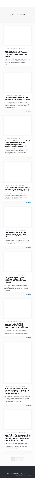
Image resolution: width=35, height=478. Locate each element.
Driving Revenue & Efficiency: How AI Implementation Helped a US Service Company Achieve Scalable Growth (17, 189)
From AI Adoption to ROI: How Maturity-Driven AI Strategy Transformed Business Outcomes (16, 325)
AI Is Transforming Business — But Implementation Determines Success (17, 98)
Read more (28, 68)
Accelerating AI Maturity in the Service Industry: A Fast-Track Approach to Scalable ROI (15, 234)
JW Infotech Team (10, 48)
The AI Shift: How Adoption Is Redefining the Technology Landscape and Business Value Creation (15, 279)
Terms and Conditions (20, 475)
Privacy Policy (29, 475)
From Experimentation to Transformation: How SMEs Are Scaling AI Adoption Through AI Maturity (16, 53)
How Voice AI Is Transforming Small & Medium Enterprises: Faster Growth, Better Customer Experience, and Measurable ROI (17, 143)
